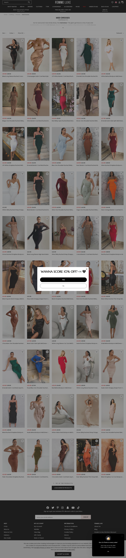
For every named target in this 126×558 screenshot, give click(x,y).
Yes (63, 280)
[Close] (87, 269)
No (63, 286)
